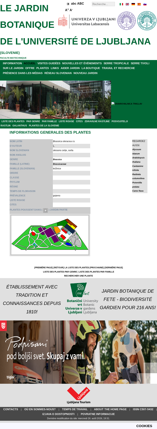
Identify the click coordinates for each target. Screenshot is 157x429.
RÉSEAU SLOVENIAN (58, 73)
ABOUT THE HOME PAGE (110, 409)
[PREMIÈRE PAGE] (43, 267)
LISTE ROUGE (66, 121)
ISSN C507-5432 (143, 409)
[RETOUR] (58, 267)
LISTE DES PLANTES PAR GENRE (60, 272)
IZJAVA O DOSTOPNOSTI (58, 414)
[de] (133, 4)
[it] (121, 4)
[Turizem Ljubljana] (78, 404)
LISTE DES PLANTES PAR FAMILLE (96, 272)
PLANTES (42, 68)
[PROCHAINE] (97, 267)
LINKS (55, 68)
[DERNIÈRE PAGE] (113, 267)
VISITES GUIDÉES (49, 63)
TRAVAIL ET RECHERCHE (118, 68)
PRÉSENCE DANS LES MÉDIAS (23, 73)
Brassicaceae (59, 164)
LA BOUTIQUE (91, 68)
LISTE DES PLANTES (13, 121)
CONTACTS (10, 409)
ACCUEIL (30, 63)
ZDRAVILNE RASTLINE (97, 121)
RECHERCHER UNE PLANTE (78, 276)
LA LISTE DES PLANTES (77, 267)
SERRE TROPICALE (116, 63)
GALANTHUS (19, 125)
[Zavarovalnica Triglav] (78, 383)
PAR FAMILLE (49, 121)
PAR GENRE (33, 121)
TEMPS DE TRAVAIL (75, 409)
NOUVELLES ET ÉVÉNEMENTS (82, 63)
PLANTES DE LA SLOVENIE (44, 125)
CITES (79, 121)
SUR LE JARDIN (13, 68)
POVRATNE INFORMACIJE (98, 414)
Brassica (57, 159)
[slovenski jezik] (144, 4)
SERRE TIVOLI (140, 63)
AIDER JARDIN (70, 68)
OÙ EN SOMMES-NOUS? (40, 409)
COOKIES (144, 426)
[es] (139, 4)
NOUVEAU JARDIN (85, 73)
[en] (127, 4)
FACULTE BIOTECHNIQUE (13, 58)
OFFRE (29, 68)
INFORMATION (12, 63)
